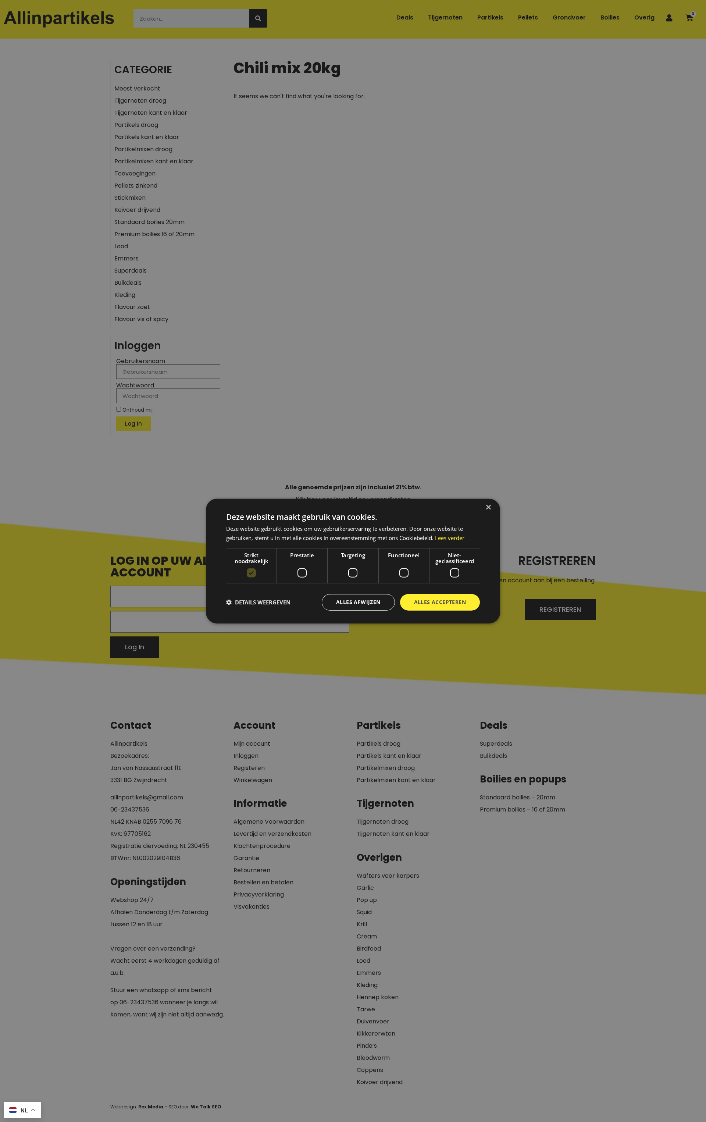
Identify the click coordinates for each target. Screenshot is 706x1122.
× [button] (488, 507)
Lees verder (449, 538)
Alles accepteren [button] (440, 602)
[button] (258, 602)
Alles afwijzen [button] (358, 602)
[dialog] (353, 561)
